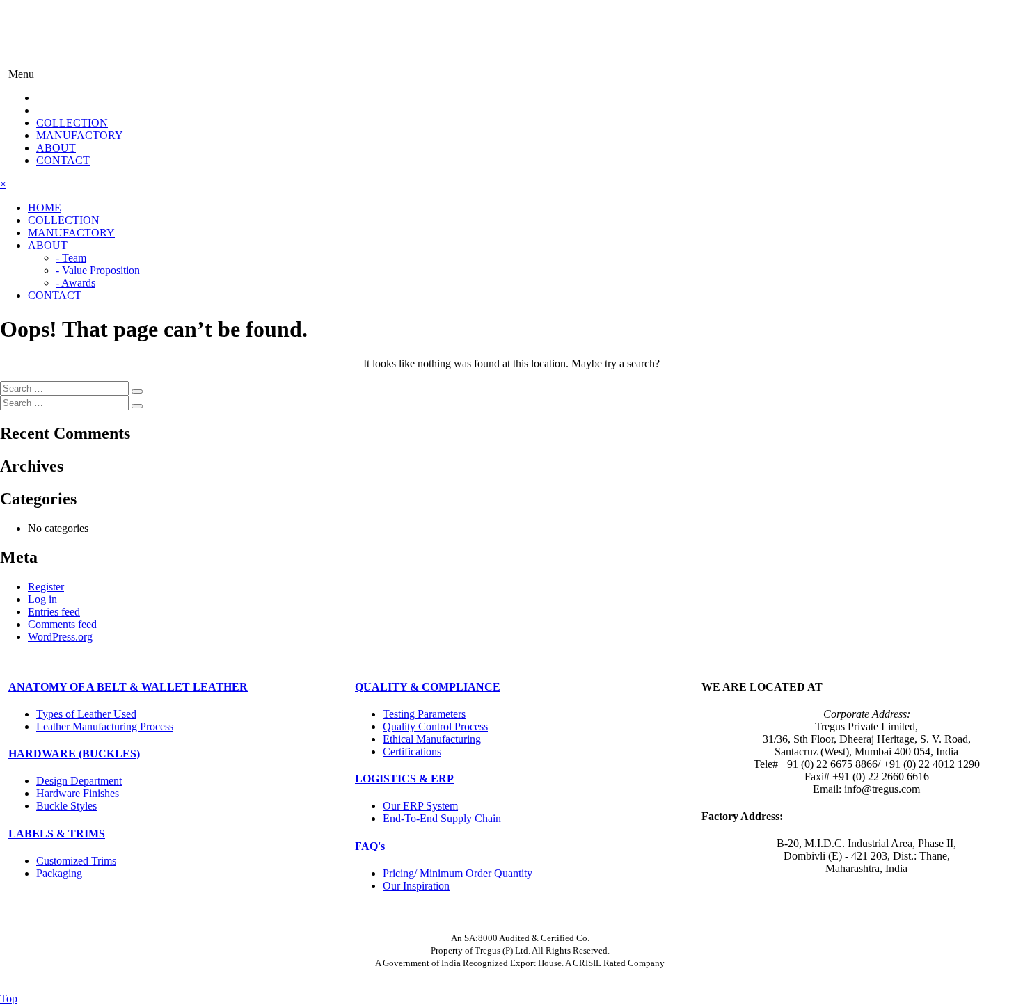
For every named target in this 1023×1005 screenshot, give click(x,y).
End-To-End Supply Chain (442, 818)
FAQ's (370, 846)
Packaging (59, 873)
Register (46, 587)
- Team (71, 258)
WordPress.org (60, 637)
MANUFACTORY (79, 135)
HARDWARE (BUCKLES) (74, 753)
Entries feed (54, 612)
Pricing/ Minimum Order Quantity (457, 873)
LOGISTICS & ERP (404, 779)
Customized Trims (76, 861)
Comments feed (62, 624)
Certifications (412, 751)
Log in (42, 599)
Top (8, 998)
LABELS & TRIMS (56, 833)
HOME (44, 208)
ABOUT (56, 148)
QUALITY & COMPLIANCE (427, 687)
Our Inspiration (416, 886)
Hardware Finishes (77, 793)
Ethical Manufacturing (432, 739)
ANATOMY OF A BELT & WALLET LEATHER (128, 687)
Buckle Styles (66, 806)
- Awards (75, 283)
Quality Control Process (435, 726)
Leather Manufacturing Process (104, 726)
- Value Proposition (98, 270)
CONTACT (63, 160)
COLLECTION (72, 123)
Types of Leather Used (86, 714)
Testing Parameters (424, 714)
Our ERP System (420, 806)
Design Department (79, 781)
